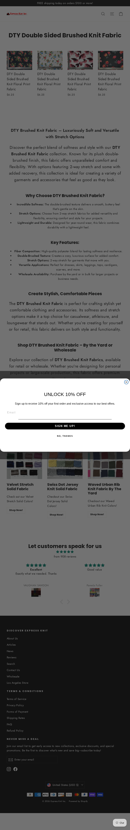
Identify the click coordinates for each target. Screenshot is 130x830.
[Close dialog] (126, 382)
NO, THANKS (65, 436)
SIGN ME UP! (65, 425)
